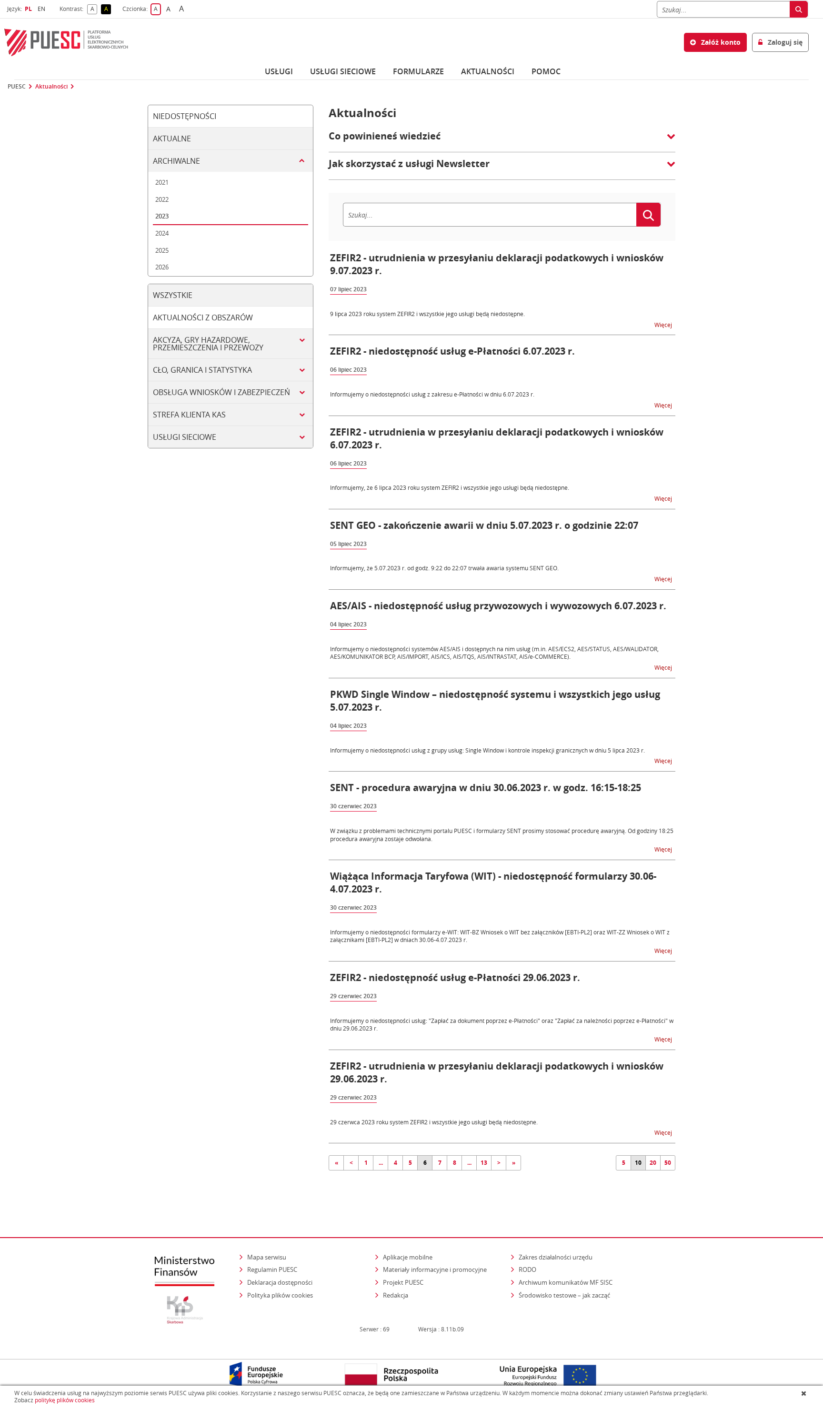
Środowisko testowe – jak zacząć (565, 1294)
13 (484, 1163)
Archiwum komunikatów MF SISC (565, 1282)
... (381, 1163)
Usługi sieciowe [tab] (184, 437)
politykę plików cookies (65, 1400)
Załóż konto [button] (720, 42)
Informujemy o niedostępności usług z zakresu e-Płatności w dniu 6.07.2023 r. (432, 394)
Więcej (663, 324)
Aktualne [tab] (172, 138)
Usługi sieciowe (343, 71)
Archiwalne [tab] (176, 161)
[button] (502, 140)
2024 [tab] (162, 233)
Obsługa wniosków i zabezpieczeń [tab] (221, 392)
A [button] (93, 9)
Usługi (279, 71)
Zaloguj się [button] (784, 42)
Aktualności (487, 71)
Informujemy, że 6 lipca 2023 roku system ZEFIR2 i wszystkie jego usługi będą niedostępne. (449, 487)
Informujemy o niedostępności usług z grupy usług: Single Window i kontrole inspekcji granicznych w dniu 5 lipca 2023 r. (487, 750)
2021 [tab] (162, 182)
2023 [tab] (162, 216)
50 (667, 1163)
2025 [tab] (162, 250)
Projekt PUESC (403, 1282)
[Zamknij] (804, 1393)
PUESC (17, 86)
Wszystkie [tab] (172, 295)
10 (638, 1163)
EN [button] (42, 8)
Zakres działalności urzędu (556, 1256)
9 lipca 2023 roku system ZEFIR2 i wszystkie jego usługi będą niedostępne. (427, 313)
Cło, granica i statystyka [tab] (202, 370)
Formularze (418, 71)
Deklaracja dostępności (279, 1282)
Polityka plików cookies (280, 1295)
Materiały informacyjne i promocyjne (435, 1269)
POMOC (546, 71)
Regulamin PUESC (272, 1269)
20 (653, 1163)
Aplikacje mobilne (407, 1257)
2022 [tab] (162, 199)
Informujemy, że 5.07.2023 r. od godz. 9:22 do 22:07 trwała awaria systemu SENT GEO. (444, 568)
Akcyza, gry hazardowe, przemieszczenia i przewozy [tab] (208, 344)
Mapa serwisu (266, 1257)
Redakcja (395, 1295)
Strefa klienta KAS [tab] (189, 414)
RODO (527, 1269)
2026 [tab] (162, 267)
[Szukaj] (799, 9)
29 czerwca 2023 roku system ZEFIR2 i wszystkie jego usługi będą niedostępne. (434, 1122)
